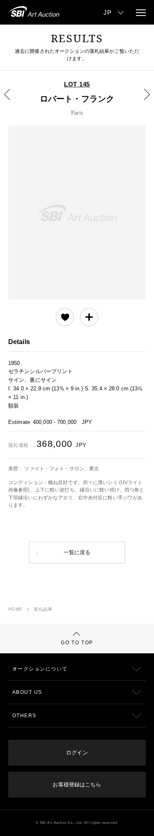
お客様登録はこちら (77, 785)
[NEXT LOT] (142, 100)
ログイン (76, 753)
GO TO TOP (77, 643)
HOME (15, 609)
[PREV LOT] (12, 100)
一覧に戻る (77, 552)
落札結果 (43, 609)
